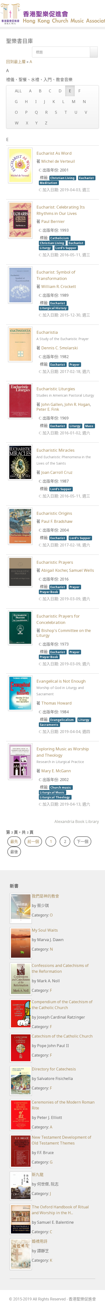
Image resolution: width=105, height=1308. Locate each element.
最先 (14, 841)
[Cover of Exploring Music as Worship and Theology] (20, 761)
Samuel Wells (81, 570)
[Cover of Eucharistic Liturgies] (20, 400)
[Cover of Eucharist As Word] (20, 165)
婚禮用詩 (39, 1241)
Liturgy (46, 248)
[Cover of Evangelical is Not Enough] (20, 693)
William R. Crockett (58, 286)
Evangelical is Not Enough (61, 687)
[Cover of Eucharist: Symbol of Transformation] (20, 284)
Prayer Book (49, 592)
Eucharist (86, 178)
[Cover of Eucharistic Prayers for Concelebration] (20, 627)
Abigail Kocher (54, 570)
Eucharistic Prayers (54, 562)
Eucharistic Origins (54, 513)
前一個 (33, 841)
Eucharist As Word (54, 153)
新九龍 (37, 1174)
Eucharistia (62, 335)
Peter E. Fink (47, 409)
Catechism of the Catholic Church (62, 1036)
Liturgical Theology (55, 797)
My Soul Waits (45, 930)
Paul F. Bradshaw (57, 521)
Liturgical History (53, 308)
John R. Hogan (77, 404)
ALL (18, 91)
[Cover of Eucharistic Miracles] (20, 462)
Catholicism (60, 238)
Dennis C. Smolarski (59, 348)
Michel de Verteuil (58, 161)
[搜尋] (94, 52)
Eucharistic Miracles (63, 456)
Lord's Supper (66, 248)
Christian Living (62, 178)
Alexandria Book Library (76, 821)
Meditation (49, 183)
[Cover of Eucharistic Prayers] (20, 571)
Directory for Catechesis (54, 1069)
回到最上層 (16, 61)
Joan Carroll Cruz (57, 472)
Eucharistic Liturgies (65, 392)
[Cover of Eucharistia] (20, 344)
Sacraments (49, 724)
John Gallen (52, 404)
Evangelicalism (62, 720)
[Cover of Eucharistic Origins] (20, 525)
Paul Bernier (53, 221)
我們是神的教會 (45, 896)
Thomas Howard (56, 703)
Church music (61, 787)
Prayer (75, 364)
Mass (89, 426)
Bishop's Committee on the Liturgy (63, 633)
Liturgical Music (52, 792)
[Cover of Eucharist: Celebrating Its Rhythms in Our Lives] (20, 219)
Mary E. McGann (56, 770)
